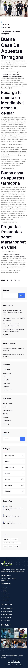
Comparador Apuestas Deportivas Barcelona (12, 144)
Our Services (6, 594)
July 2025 (5, 376)
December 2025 (7, 373)
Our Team (5, 591)
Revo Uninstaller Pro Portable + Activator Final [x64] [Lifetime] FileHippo (13, 330)
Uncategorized (7, 420)
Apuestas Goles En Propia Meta (9, 222)
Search (6, 290)
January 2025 (6, 383)
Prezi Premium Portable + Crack (12, 517)
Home (13, 10)
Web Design (6, 424)
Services (18, 543)
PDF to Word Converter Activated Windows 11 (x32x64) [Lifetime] (11, 324)
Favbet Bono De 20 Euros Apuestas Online (11, 271)
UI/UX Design (6, 620)
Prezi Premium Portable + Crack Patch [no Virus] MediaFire (14, 319)
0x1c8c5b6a (7, 539)
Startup (16, 546)
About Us (5, 588)
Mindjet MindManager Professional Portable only (13, 508)
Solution (10, 546)
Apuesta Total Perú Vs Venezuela (9, 272)
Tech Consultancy (7, 611)
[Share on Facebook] (7, 280)
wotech (5, 348)
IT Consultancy (7, 617)
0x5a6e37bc (14, 539)
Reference (5, 417)
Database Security (7, 410)
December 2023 (7, 390)
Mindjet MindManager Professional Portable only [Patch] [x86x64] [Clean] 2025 (12, 312)
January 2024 (6, 386)
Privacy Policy (19, 665)
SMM (5, 546)
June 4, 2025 (6, 24)
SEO (13, 543)
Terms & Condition (9, 665)
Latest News (6, 597)
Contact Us (6, 600)
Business (5, 407)
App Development (7, 403)
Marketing (5, 413)
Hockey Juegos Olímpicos (7, 168)
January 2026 (6, 369)
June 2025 (6, 380)
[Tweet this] (11, 280)
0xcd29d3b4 (6, 335)
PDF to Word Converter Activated (12, 524)
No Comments (6, 27)
